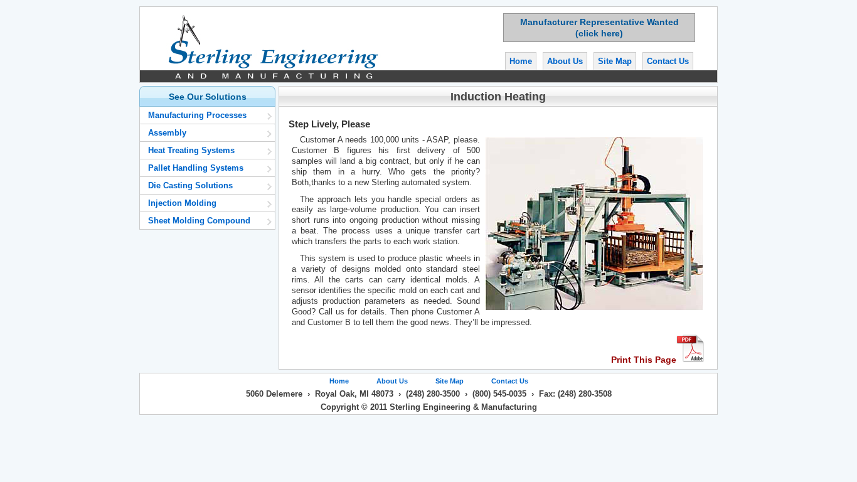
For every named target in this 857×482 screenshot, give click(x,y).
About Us (565, 61)
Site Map (615, 61)
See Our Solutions (208, 97)
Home (520, 61)
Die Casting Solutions (190, 185)
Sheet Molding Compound (199, 220)
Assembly (167, 132)
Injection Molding (182, 203)
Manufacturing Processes (197, 115)
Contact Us (668, 61)
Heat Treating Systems (191, 150)
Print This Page (643, 360)
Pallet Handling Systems (195, 168)
